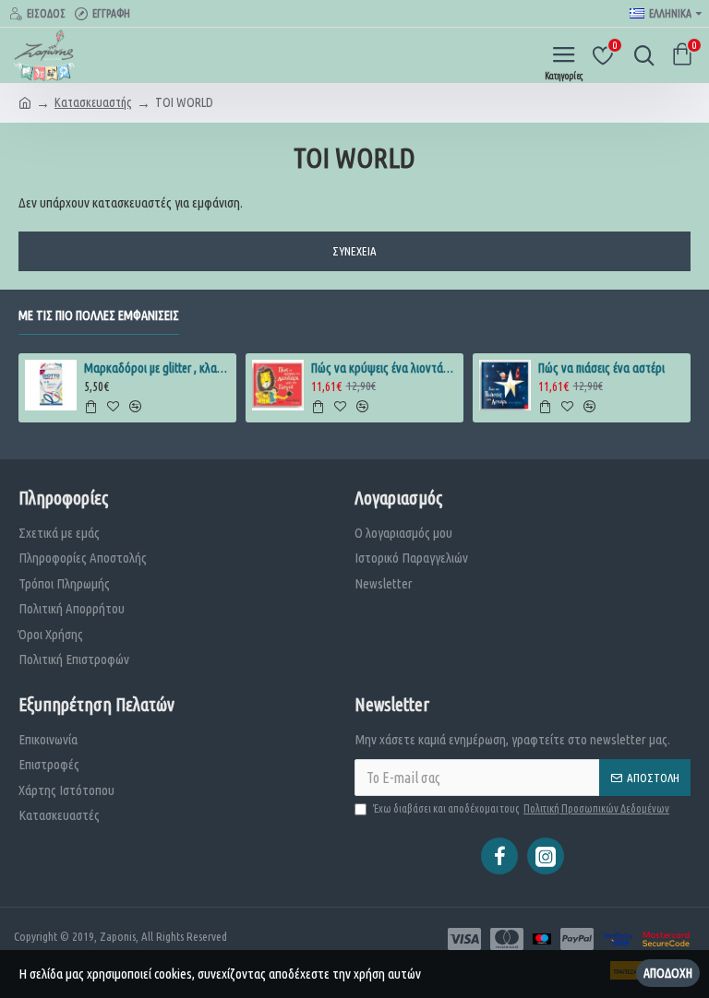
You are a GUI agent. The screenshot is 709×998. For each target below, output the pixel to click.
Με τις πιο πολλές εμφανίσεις (98, 315)
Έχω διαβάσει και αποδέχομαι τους (521, 808)
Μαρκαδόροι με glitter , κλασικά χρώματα (157, 368)
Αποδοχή (667, 973)
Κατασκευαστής (93, 102)
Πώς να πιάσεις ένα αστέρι (601, 368)
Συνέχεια (354, 250)
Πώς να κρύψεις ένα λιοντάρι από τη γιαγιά (384, 368)
